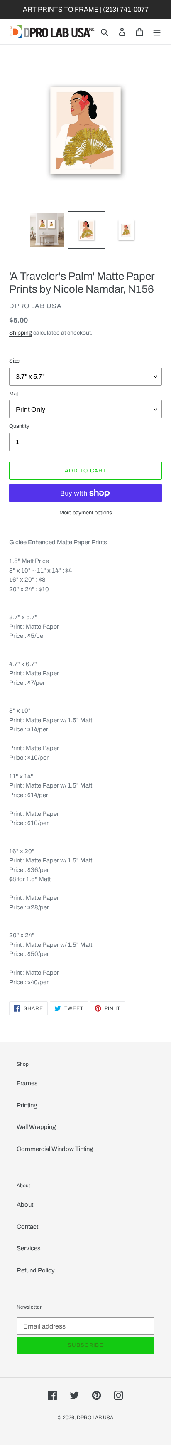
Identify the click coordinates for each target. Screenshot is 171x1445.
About (25, 1204)
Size (14, 361)
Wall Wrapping (36, 1127)
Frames (27, 1083)
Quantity (19, 426)
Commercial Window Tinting (55, 1149)
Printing (27, 1105)
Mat (13, 394)
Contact (27, 1226)
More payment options (85, 513)
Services (29, 1248)
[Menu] (157, 32)
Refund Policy (36, 1270)
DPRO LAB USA (95, 1417)
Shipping (20, 333)
